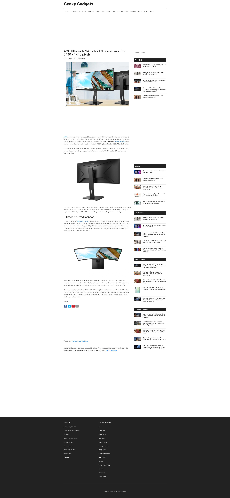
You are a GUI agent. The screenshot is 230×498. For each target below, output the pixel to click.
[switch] (137, 248)
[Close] (146, 220)
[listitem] (115, 245)
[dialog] (115, 249)
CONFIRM (102, 275)
